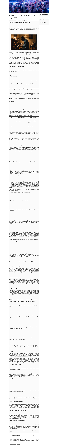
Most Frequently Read (42, 15)
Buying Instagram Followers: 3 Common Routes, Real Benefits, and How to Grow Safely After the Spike (15, 435)
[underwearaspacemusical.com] (29, 6)
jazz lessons (24, 28)
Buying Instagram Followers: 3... (43, 22)
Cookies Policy (18, 444)
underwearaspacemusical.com (12, 20)
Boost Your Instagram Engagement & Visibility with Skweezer (33, 435)
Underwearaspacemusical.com (13, 444)
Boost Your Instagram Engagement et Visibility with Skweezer (19, 439)
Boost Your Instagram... (42, 19)
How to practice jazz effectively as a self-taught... (23, 20)
